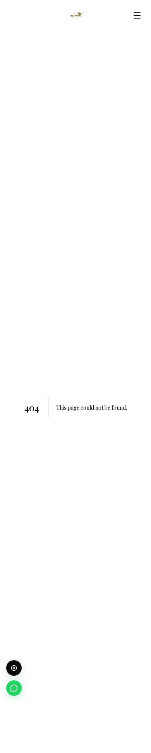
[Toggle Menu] (137, 15)
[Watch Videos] (14, 668)
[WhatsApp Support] (14, 688)
